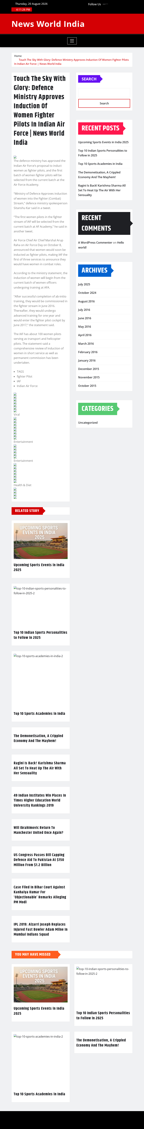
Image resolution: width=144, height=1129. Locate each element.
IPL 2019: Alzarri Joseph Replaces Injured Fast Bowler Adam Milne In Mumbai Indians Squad (41, 930)
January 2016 (87, 360)
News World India (48, 23)
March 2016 (86, 344)
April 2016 (84, 335)
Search (89, 78)
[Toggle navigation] (72, 40)
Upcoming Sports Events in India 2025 (39, 567)
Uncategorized (88, 423)
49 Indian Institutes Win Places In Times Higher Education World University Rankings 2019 (40, 801)
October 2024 (87, 293)
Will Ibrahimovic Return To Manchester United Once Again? (38, 830)
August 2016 (86, 301)
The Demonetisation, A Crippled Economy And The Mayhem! (38, 738)
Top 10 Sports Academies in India (39, 714)
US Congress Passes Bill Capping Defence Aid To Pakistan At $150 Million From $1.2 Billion (39, 860)
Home (18, 56)
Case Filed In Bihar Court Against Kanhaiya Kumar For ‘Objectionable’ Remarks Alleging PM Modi (40, 894)
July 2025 (84, 284)
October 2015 (87, 386)
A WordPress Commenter (95, 242)
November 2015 (89, 377)
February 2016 (87, 352)
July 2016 (84, 310)
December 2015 (88, 369)
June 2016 (84, 318)
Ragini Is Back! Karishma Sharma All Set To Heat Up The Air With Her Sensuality (40, 768)
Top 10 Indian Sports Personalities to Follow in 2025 (40, 635)
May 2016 (84, 327)
